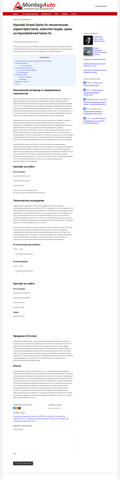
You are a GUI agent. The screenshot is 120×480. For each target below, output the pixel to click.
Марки (15, 14)
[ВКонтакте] (14, 408)
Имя (14, 454)
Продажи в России (21, 81)
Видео (22, 79)
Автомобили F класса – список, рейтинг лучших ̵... (99, 39)
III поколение (22, 72)
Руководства (46, 14)
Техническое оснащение (23, 68)
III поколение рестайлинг (26, 70)
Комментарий (17, 429)
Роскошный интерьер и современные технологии (33, 61)
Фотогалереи (24, 65)
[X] (19, 408)
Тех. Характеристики (30, 14)
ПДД (56, 14)
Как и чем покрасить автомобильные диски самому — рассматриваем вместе (95, 101)
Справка (65, 14)
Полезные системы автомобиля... (94, 59)
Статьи (73, 14)
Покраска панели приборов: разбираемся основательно (93, 92)
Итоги (17, 84)
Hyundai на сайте (20, 63)
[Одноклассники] (17, 408)
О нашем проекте (101, 6)
